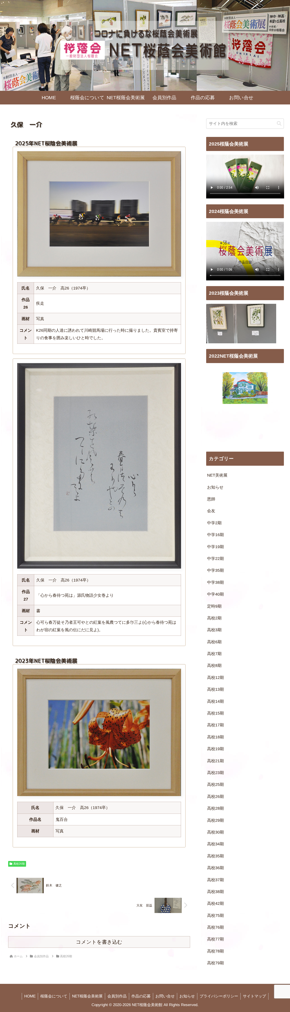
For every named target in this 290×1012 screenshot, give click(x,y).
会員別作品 (117, 996)
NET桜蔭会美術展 (87, 996)
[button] (279, 123)
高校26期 (19, 863)
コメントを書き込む (99, 942)
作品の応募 (141, 996)
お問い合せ (165, 996)
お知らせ (187, 996)
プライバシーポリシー (219, 996)
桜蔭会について (53, 996)
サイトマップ (254, 996)
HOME (30, 996)
